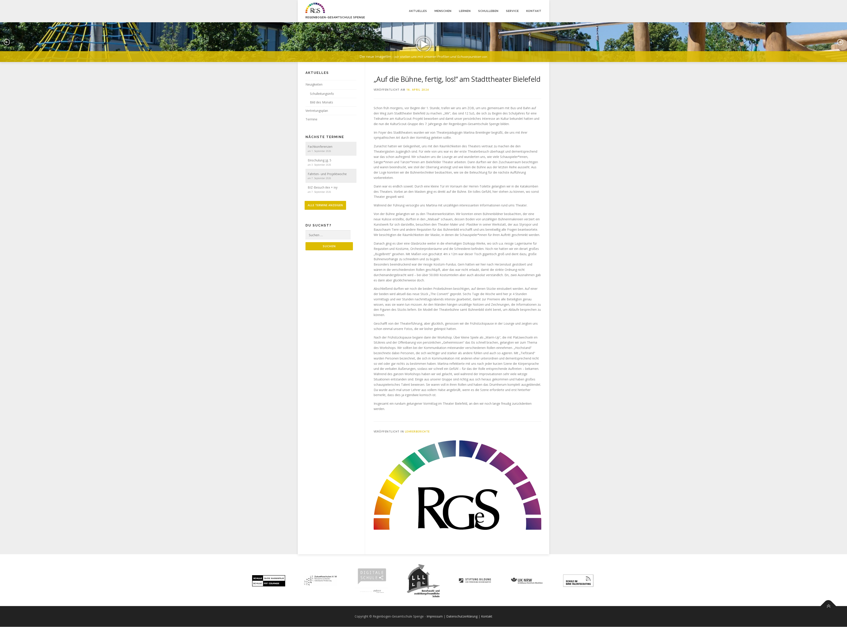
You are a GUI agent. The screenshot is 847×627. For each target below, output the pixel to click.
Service (512, 11)
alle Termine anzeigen (325, 205)
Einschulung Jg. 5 (319, 160)
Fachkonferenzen (320, 146)
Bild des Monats (321, 102)
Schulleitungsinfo (322, 94)
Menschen (443, 11)
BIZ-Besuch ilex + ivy (322, 187)
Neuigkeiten (313, 84)
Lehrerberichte (417, 431)
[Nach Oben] (828, 606)
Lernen (465, 11)
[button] (423, 42)
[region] (423, 38)
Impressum (435, 616)
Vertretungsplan (316, 111)
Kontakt (534, 11)
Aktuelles (418, 11)
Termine (311, 119)
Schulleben (488, 11)
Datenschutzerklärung (462, 616)
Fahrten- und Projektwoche (327, 174)
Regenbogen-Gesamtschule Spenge (335, 17)
